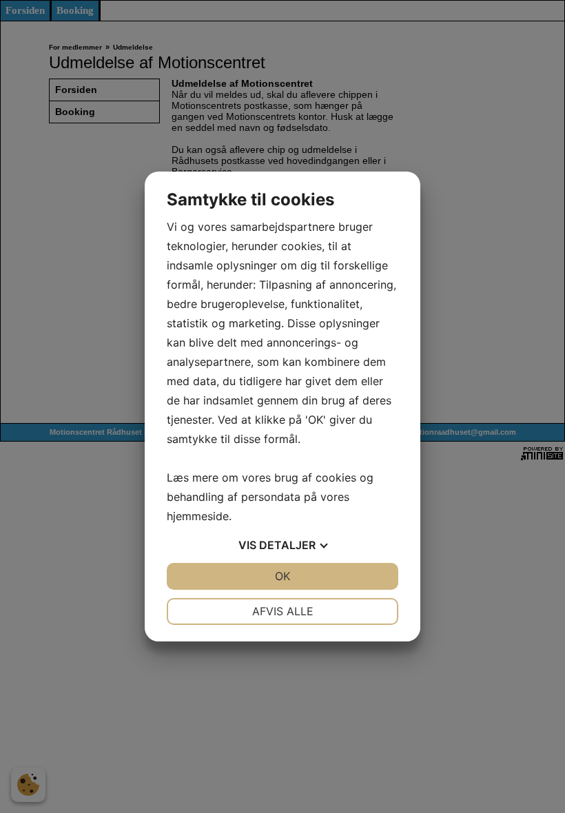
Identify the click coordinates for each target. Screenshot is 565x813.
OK (282, 576)
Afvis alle (283, 611)
